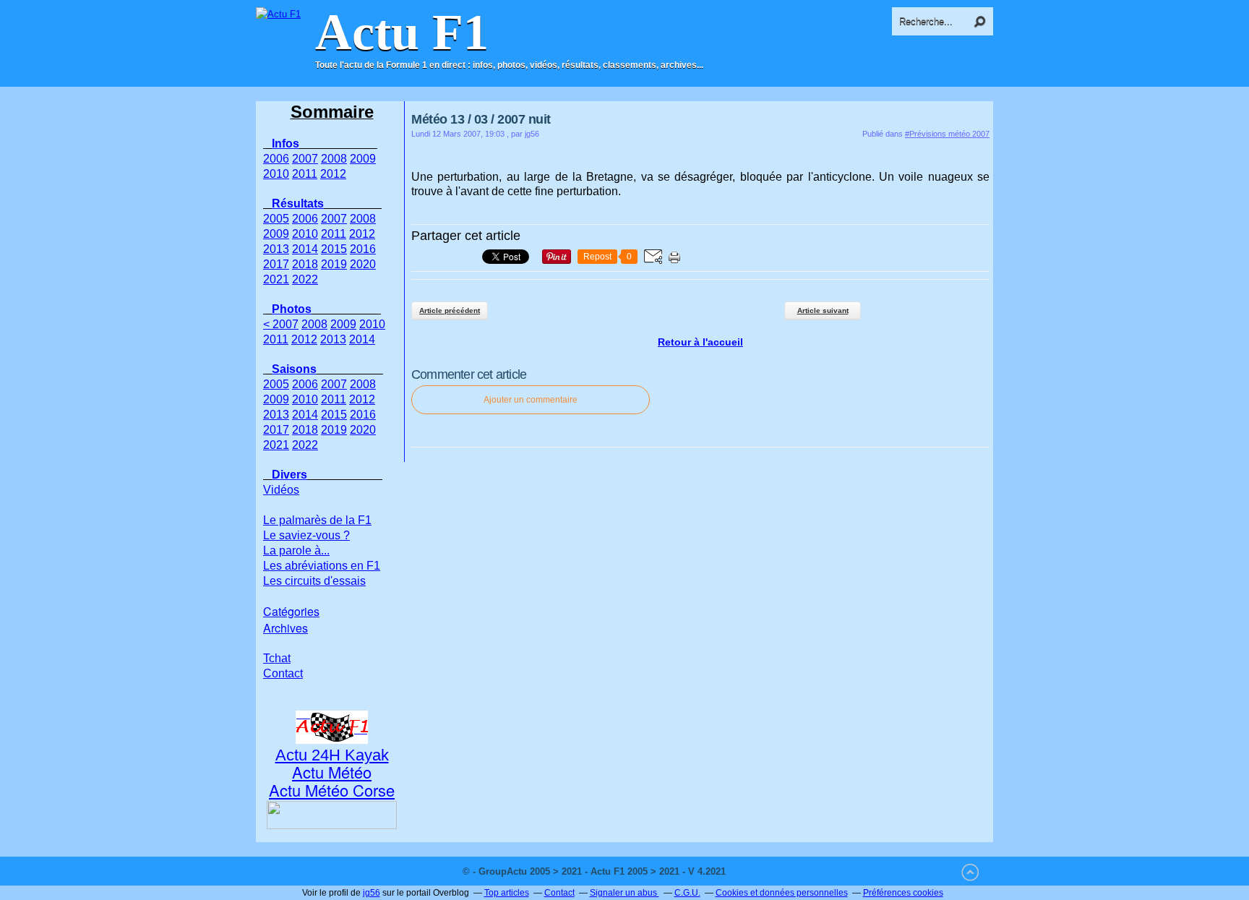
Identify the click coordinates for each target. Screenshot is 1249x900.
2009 (363, 159)
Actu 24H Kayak (332, 755)
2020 (363, 264)
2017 (276, 264)
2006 (276, 159)
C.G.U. (687, 893)
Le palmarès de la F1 (317, 520)
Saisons (294, 369)
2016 (363, 249)
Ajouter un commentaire (531, 400)
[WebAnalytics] (757, 871)
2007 (305, 159)
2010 (276, 174)
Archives (285, 628)
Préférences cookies (903, 893)
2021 (276, 279)
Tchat (277, 658)
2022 (305, 279)
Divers (289, 474)
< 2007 (281, 324)
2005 (276, 219)
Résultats (298, 203)
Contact (283, 673)
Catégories (291, 611)
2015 (334, 249)
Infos (285, 143)
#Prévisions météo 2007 (947, 133)
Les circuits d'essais (314, 581)
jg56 (371, 893)
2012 (333, 174)
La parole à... (296, 550)
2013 (276, 249)
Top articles (506, 893)
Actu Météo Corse (332, 790)
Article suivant (823, 310)
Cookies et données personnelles (782, 893)
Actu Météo (332, 771)
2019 (334, 264)
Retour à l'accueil (700, 342)
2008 (334, 159)
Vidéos (281, 490)
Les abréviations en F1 (321, 566)
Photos (292, 309)
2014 (305, 249)
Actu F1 (402, 32)
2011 (304, 174)
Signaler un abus (624, 893)
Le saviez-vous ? (306, 535)
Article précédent (449, 310)
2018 (305, 264)
